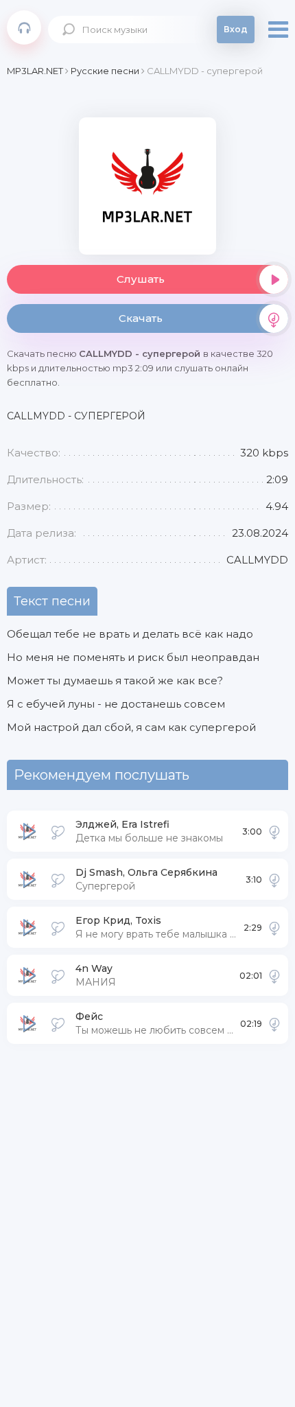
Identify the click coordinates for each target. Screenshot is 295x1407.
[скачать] (274, 831)
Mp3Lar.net (24, 27)
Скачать (141, 318)
